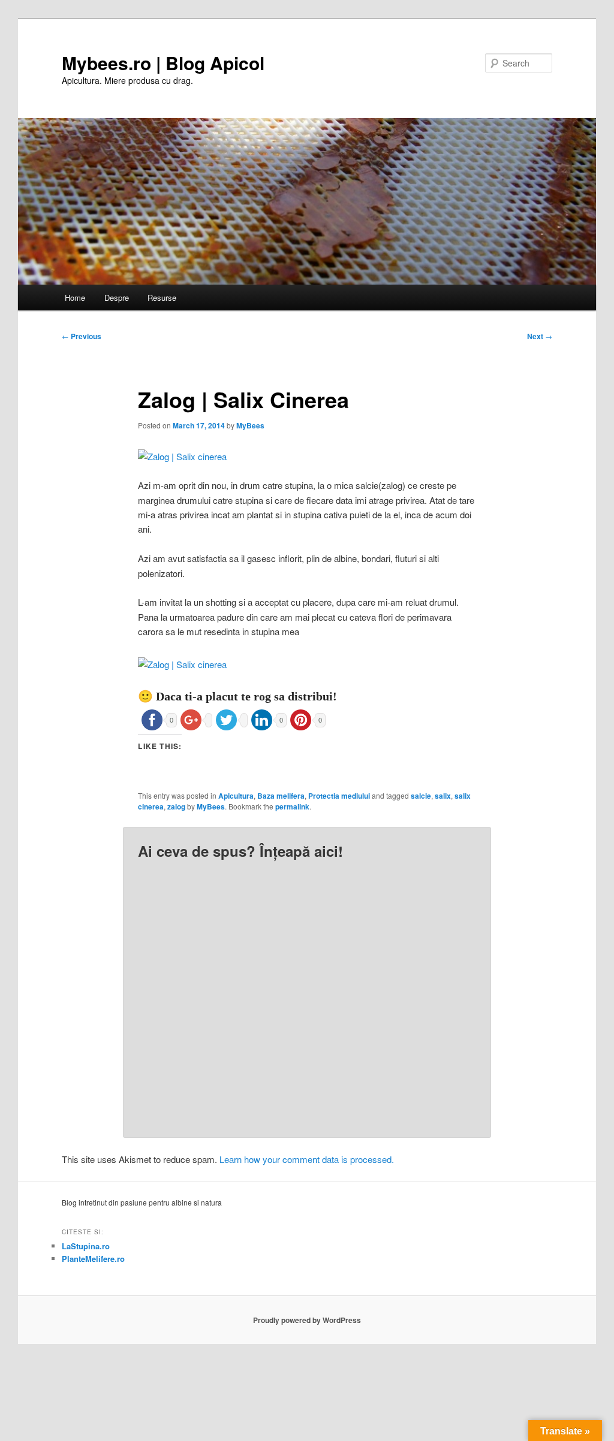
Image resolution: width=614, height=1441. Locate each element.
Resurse (162, 297)
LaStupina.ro (86, 1246)
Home (75, 297)
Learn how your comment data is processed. (306, 1159)
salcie (421, 795)
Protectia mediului (339, 795)
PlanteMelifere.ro (93, 1258)
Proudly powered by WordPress (307, 1320)
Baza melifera (281, 795)
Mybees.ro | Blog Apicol (163, 62)
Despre (116, 297)
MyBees (250, 425)
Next (539, 336)
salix (443, 795)
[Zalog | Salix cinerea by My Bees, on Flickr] (182, 456)
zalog (176, 806)
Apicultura (236, 795)
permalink (292, 806)
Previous (81, 336)
